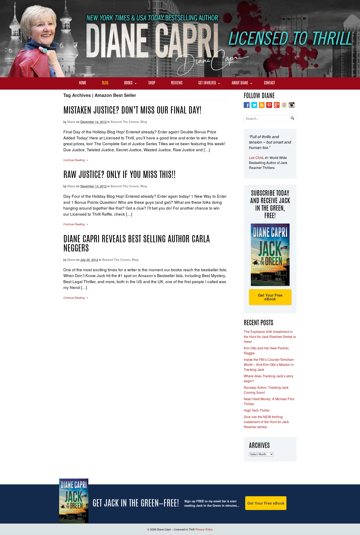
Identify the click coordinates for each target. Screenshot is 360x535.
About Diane (240, 83)
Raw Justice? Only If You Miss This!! (119, 175)
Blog (105, 83)
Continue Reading (74, 160)
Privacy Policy (204, 529)
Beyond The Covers (125, 122)
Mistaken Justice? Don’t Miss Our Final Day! (132, 111)
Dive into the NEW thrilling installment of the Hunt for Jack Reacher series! (266, 421)
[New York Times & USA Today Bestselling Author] (180, 75)
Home (82, 83)
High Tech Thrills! (257, 410)
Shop (151, 83)
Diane (71, 122)
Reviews (176, 83)
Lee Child (256, 157)
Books (128, 83)
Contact (269, 83)
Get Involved (207, 83)
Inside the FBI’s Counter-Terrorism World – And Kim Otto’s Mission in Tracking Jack (269, 364)
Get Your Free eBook (270, 297)
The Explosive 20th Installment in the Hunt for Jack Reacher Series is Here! (270, 336)
